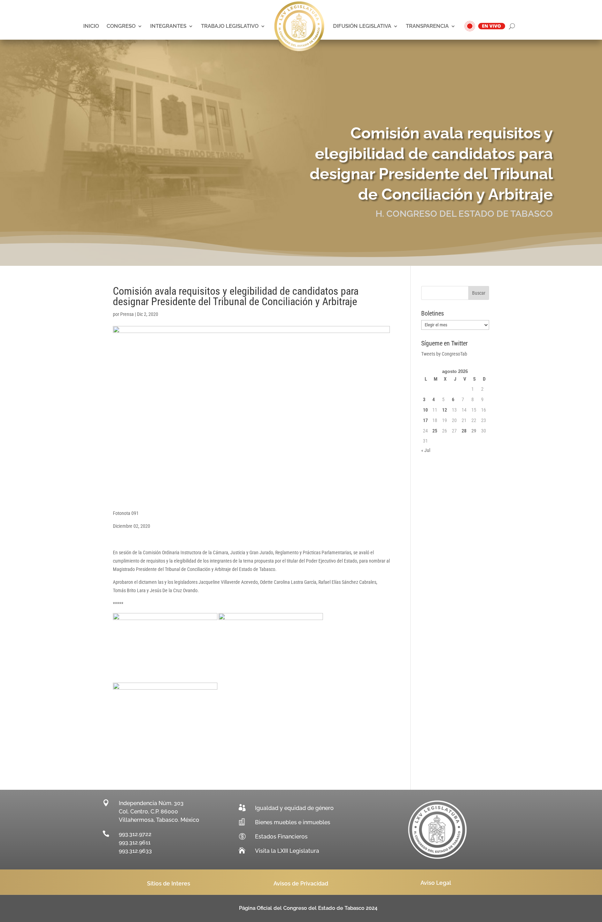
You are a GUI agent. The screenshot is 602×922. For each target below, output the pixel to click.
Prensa (127, 314)
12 (444, 410)
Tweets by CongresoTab (444, 354)
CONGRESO (121, 26)
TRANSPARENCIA (427, 26)
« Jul (425, 450)
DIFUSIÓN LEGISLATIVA (362, 26)
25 (434, 431)
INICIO (91, 26)
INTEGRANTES (168, 26)
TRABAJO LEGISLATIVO (229, 26)
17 (425, 420)
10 (425, 410)
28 (464, 431)
